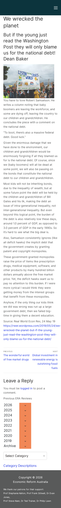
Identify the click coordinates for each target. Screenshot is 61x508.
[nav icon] (56, 7)
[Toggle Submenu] (25, 405)
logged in (26, 388)
